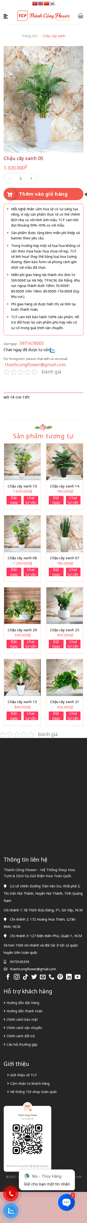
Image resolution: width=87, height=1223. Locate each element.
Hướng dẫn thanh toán (25, 1011)
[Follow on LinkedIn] (69, 977)
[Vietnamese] (35, 3)
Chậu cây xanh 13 (22, 701)
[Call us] (51, 977)
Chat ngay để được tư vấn (27, 349)
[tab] (43, 397)
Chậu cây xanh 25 (64, 630)
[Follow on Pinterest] (60, 977)
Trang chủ (29, 35)
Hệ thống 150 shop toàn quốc (33, 1091)
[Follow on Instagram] (17, 977)
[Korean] (52, 3)
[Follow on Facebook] (8, 977)
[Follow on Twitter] (34, 977)
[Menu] (6, 16)
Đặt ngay (14, 500)
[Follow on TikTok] (25, 977)
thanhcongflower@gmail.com (35, 364)
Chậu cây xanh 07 (64, 558)
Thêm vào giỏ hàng (43, 194)
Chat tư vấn (30, 500)
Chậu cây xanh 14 (64, 486)
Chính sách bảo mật (22, 1019)
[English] (41, 3)
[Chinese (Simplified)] (46, 3)
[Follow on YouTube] (77, 977)
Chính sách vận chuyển (24, 1027)
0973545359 (19, 961)
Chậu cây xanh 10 (22, 486)
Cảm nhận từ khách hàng (30, 1083)
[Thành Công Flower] (43, 15)
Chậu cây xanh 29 (22, 630)
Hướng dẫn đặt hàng (23, 1002)
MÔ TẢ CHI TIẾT (17, 397)
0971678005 (32, 343)
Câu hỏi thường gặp (22, 1044)
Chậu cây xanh (54, 35)
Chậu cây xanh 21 (64, 701)
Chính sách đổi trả (21, 1036)
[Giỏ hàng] (80, 15)
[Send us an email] (43, 977)
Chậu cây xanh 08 (22, 558)
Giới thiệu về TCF (23, 1075)
